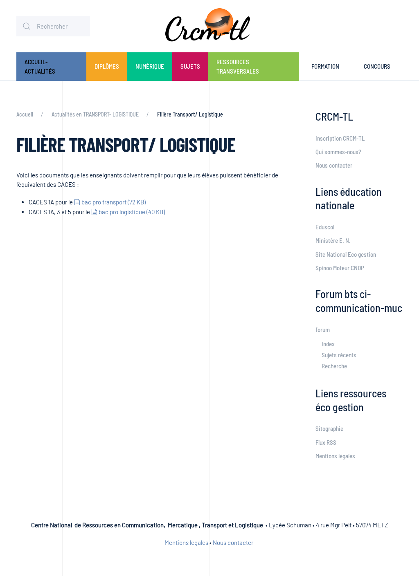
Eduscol (324, 227)
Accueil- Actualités (40, 66)
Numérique (149, 66)
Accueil (24, 114)
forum (322, 329)
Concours (377, 66)
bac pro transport (113, 202)
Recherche (334, 366)
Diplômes (107, 66)
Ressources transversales (237, 66)
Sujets (190, 66)
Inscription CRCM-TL (340, 138)
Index (328, 343)
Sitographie (329, 428)
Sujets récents (339, 355)
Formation (325, 66)
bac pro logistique (131, 211)
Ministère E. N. (333, 240)
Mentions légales (335, 455)
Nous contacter (333, 165)
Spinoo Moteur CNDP (339, 267)
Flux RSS (325, 442)
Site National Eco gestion (345, 254)
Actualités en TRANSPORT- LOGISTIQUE (95, 114)
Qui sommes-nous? (338, 151)
